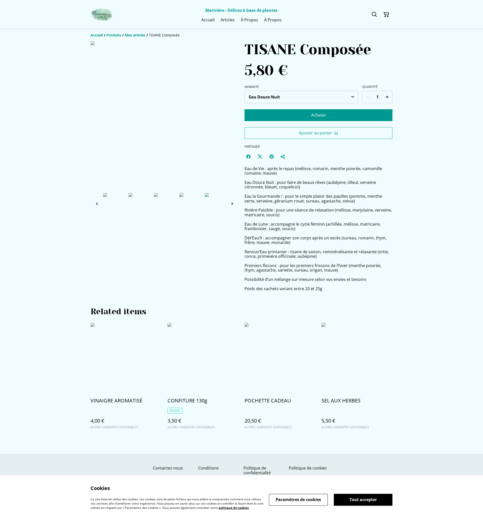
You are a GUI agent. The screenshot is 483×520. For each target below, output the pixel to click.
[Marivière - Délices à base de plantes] (102, 15)
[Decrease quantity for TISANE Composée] (367, 97)
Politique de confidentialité (257, 470)
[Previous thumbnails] (97, 203)
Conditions (208, 468)
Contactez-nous (168, 468)
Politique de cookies (308, 468)
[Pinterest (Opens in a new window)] (271, 156)
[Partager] (283, 156)
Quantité (370, 87)
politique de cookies (234, 507)
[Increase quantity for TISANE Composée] (387, 97)
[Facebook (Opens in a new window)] (248, 156)
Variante (252, 87)
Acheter (318, 115)
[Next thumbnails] (232, 203)
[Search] (374, 14)
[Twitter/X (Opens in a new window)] (260, 156)
